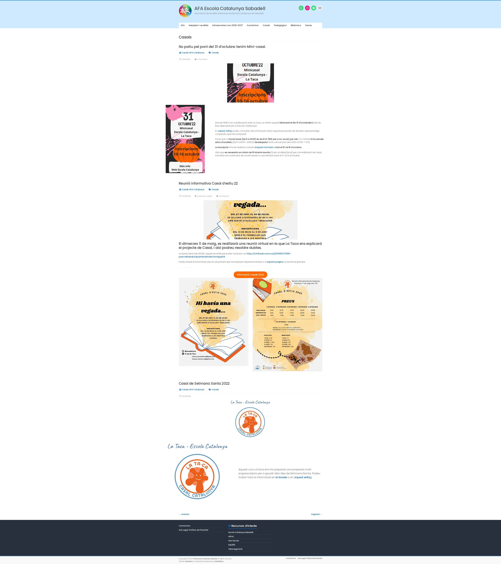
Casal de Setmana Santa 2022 (204, 383)
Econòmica (252, 25)
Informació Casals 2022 (250, 274)
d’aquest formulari (263, 147)
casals (209, 196)
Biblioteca (296, 25)
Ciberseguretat (235, 549)
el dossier (281, 477)
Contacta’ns (184, 525)
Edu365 (231, 545)
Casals (266, 25)
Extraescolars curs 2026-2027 (227, 25)
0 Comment (202, 59)
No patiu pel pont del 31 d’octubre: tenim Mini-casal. (222, 46)
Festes (308, 25)
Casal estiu (201, 196)
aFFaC (231, 536)
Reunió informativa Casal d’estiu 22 (208, 183)
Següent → (316, 514)
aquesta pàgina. (275, 261)
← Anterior (184, 514)
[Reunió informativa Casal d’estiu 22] (250, 201)
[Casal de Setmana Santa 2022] (250, 401)
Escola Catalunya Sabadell (240, 532)
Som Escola (233, 540)
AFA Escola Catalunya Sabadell (229, 8)
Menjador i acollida (198, 25)
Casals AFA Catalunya (192, 52)
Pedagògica (280, 25)
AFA (183, 25)
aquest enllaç (225, 130)
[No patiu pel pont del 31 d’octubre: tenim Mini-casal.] (250, 64)
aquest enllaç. (303, 477)
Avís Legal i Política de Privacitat (193, 530)
